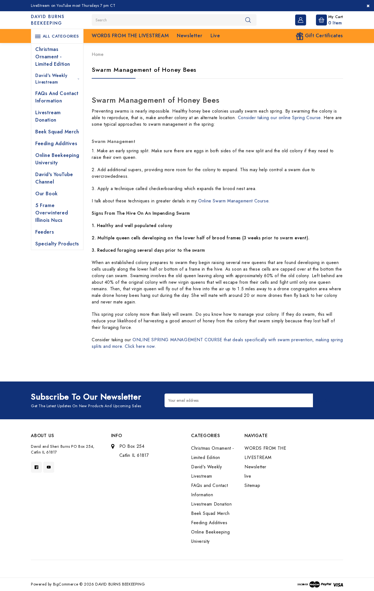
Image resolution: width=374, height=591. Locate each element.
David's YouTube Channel (54, 178)
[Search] (248, 19)
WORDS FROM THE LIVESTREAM (130, 35)
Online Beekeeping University (57, 159)
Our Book (46, 193)
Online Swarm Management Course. (234, 201)
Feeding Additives (56, 143)
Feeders (44, 232)
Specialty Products (57, 243)
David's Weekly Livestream (51, 78)
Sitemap (252, 485)
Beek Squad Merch (57, 131)
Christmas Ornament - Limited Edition (52, 57)
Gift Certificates (323, 35)
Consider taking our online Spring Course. (281, 117)
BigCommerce (65, 584)
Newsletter (189, 35)
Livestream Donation (48, 116)
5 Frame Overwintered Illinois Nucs (51, 213)
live (215, 35)
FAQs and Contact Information (57, 97)
